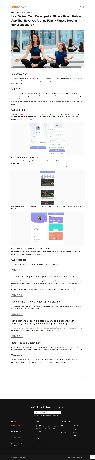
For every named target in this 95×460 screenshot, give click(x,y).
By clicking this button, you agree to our (47, 415)
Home (62, 425)
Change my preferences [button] (69, 455)
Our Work (15, 12)
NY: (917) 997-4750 (15, 437)
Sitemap (75, 435)
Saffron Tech (14, 93)
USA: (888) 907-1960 (16, 435)
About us (75, 425)
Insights (75, 429)
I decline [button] (60, 455)
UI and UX (53, 306)
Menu (80, 6)
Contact (75, 432)
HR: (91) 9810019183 (16, 445)
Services (63, 429)
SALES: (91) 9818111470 (17, 443)
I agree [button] (53, 455)
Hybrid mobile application (27, 114)
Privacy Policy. (56, 415)
